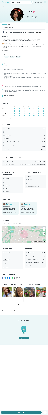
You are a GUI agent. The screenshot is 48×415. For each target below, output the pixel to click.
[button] (10, 208)
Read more (4, 52)
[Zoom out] (44, 230)
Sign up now (24, 338)
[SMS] (14, 278)
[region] (24, 234)
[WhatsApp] (12, 278)
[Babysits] (5, 2)
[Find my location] (44, 233)
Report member (6, 310)
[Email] (17, 278)
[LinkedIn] (7, 278)
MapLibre (35, 241)
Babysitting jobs (16, 304)
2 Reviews (9, 24)
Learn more (38, 32)
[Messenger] (10, 278)
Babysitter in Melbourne (32, 13)
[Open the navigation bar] (45, 2)
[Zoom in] (44, 228)
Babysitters (4, 304)
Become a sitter (38, 2)
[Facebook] (3, 278)
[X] (5, 278)
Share (44, 6)
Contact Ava (21, 412)
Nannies (10, 304)
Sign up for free (14, 310)
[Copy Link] (19, 278)
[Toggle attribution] (45, 241)
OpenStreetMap (41, 241)
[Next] (46, 294)
